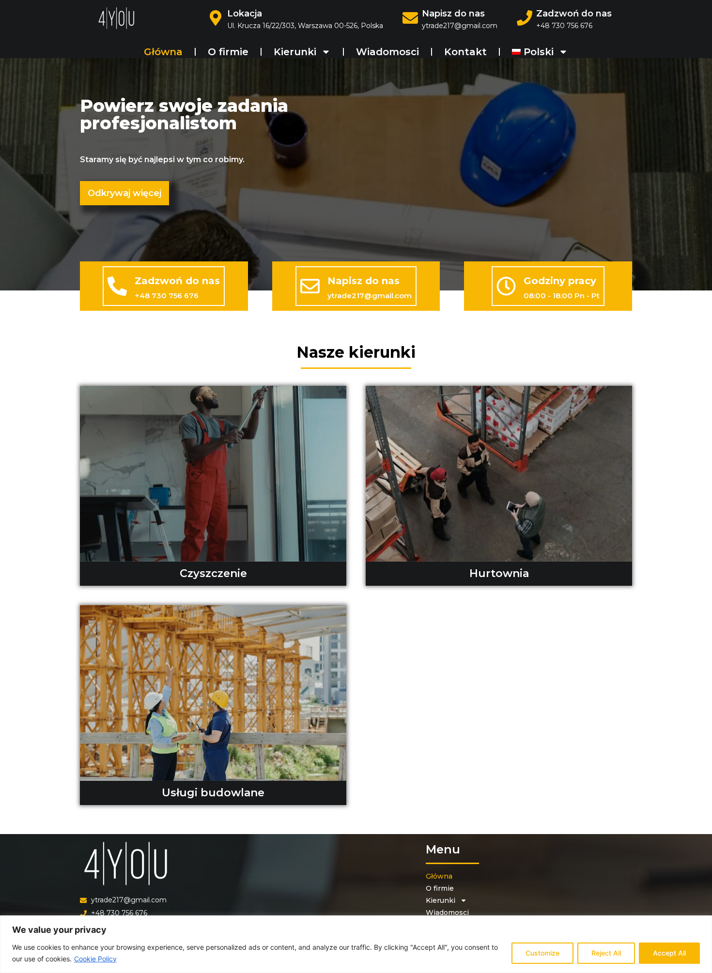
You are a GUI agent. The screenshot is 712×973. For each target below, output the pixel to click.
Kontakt (465, 52)
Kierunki (295, 52)
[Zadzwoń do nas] (117, 286)
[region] (356, 944)
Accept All (669, 953)
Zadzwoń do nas (574, 13)
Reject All (606, 953)
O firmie (228, 52)
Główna (163, 52)
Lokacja (244, 13)
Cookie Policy (95, 959)
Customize (542, 953)
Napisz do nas (453, 13)
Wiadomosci (387, 52)
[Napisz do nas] (310, 286)
